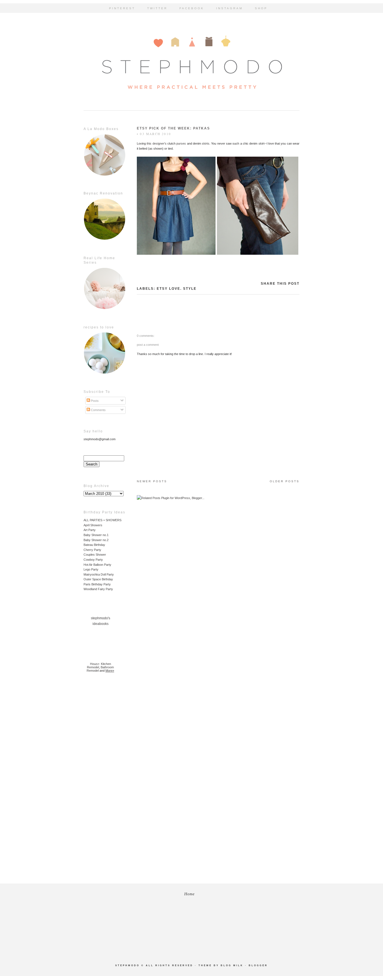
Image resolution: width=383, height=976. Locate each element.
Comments (98, 410)
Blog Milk (232, 965)
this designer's (156, 143)
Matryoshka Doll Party (99, 574)
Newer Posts (152, 481)
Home (189, 894)
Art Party (90, 530)
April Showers (93, 525)
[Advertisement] (100, 767)
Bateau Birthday (94, 544)
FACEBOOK (191, 8)
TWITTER (157, 8)
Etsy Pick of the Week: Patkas (173, 128)
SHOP (261, 8)
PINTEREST (122, 8)
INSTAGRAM (229, 8)
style (190, 289)
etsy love (168, 289)
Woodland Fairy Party (98, 589)
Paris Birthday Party (97, 584)
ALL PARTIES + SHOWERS (102, 520)
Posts (94, 400)
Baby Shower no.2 (96, 540)
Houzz (94, 664)
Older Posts (284, 481)
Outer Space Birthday (98, 579)
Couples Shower (95, 554)
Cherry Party (92, 549)
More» (109, 670)
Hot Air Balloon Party (97, 564)
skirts (205, 143)
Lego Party (91, 569)
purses (181, 143)
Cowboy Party (93, 559)
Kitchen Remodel (99, 665)
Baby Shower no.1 (96, 535)
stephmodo (127, 965)
